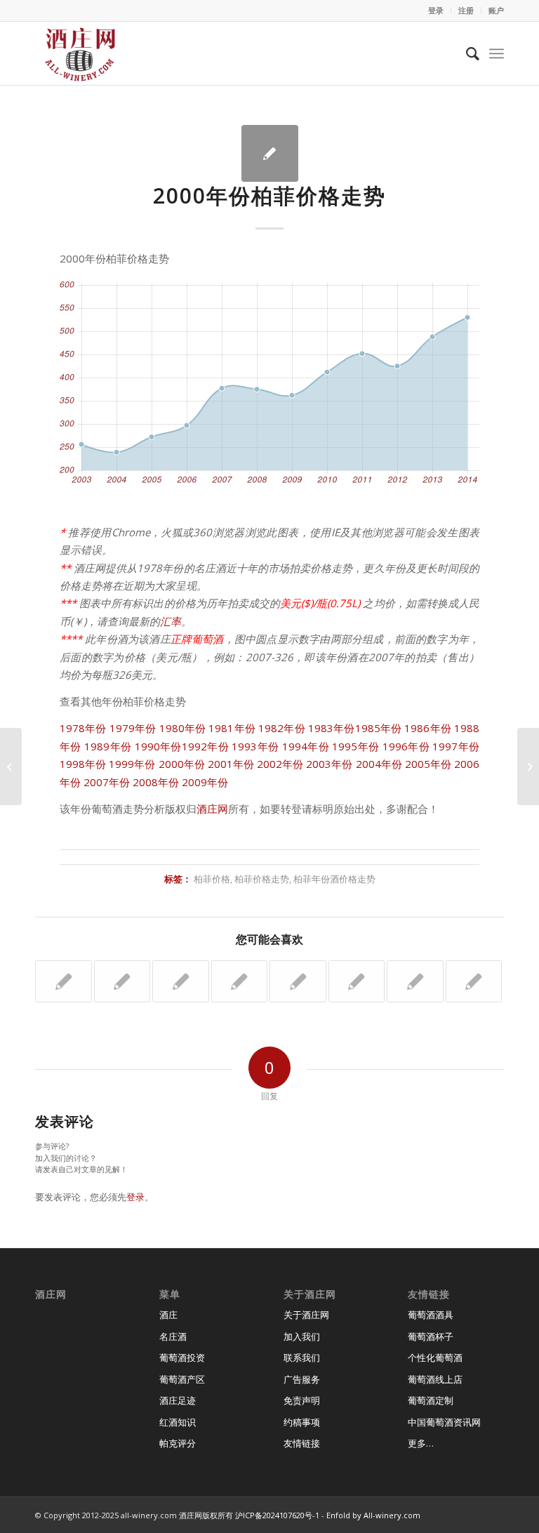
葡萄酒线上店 (435, 1379)
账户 (496, 10)
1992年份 (205, 746)
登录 (436, 10)
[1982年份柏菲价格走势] (298, 981)
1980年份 (182, 728)
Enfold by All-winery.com (373, 1515)
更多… (421, 1443)
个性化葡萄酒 (435, 1357)
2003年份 (329, 764)
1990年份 (158, 746)
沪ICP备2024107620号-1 (277, 1515)
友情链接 (302, 1443)
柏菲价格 (212, 878)
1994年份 (305, 746)
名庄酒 (173, 1336)
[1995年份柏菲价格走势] (63, 981)
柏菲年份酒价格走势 (334, 878)
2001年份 (231, 764)
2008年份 (156, 782)
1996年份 (406, 746)
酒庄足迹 (177, 1400)
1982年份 (281, 728)
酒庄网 (212, 809)
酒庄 (168, 1314)
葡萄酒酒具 (430, 1314)
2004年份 (379, 764)
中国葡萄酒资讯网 (444, 1422)
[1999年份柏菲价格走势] (122, 981)
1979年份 (133, 728)
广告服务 (302, 1379)
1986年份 (427, 728)
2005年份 (428, 764)
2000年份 (182, 764)
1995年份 (355, 746)
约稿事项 (302, 1422)
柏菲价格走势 (261, 878)
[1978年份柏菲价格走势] (415, 981)
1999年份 (132, 764)
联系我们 (302, 1357)
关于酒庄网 (306, 1314)
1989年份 (107, 746)
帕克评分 (177, 1443)
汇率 (170, 621)
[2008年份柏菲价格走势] (356, 981)
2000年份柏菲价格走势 (269, 195)
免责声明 (302, 1400)
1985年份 (378, 728)
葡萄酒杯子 (430, 1336)
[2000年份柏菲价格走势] (269, 153)
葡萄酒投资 (182, 1357)
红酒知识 (177, 1422)
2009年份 (205, 782)
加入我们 (302, 1336)
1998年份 (83, 764)
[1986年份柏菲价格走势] (180, 981)
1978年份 (83, 728)
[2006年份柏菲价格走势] (474, 981)
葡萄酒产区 (182, 1379)
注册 (466, 10)
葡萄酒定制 (430, 1400)
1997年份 (455, 746)
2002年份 (280, 764)
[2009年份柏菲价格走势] (239, 981)
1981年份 (231, 728)
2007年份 (107, 782)
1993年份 (255, 746)
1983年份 (331, 728)
